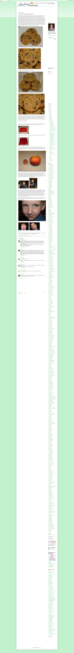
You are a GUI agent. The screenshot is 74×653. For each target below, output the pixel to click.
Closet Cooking (50, 586)
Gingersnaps (50, 331)
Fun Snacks (50, 325)
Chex (49, 242)
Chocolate (50, 247)
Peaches (50, 421)
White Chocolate (51, 525)
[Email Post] (26, 235)
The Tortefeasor (51, 632)
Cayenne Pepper (51, 234)
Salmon (50, 467)
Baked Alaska (50, 190)
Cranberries (50, 285)
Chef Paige (50, 238)
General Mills (50, 328)
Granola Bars (50, 339)
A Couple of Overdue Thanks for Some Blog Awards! (52, 145)
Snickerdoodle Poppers (51, 481)
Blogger (40, 647)
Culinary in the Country (51, 592)
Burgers (50, 219)
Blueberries (50, 206)
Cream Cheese (50, 286)
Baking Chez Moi (51, 191)
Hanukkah (50, 345)
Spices (49, 485)
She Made (50, 475)
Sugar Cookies (50, 495)
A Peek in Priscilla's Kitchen (52, 574)
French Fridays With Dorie (52, 317)
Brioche (50, 210)
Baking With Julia (51, 192)
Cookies (31, 236)
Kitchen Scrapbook (51, 604)
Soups (49, 484)
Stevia (49, 490)
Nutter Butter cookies (51, 406)
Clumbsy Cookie (51, 587)
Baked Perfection (51, 578)
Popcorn (50, 440)
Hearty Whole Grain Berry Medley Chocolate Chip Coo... (52, 130)
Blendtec (50, 203)
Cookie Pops (50, 274)
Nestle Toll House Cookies (52, 398)
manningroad (50, 605)
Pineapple (50, 435)
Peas (49, 426)
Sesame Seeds (50, 474)
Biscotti (50, 200)
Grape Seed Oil (50, 340)
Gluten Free (50, 334)
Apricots (50, 185)
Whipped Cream (51, 524)
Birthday (50, 199)
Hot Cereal (50, 358)
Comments (50, 74)
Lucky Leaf (50, 373)
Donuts (49, 300)
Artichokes (50, 186)
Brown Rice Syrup (51, 212)
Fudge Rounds (50, 324)
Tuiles (49, 513)
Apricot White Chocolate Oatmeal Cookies (52, 133)
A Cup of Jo (50, 573)
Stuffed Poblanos (51, 494)
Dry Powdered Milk (51, 306)
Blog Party (50, 204)
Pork (49, 443)
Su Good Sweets (51, 626)
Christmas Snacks (51, 254)
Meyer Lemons (50, 387)
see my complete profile (51, 35)
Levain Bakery (50, 370)
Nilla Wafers (50, 400)
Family (49, 313)
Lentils (49, 369)
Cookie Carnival (51, 268)
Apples (49, 183)
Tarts (49, 501)
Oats (49, 407)
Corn (49, 279)
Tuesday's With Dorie (51, 511)
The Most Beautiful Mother (52, 128)
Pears (49, 425)
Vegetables (50, 518)
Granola (50, 338)
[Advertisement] (33, 9)
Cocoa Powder (50, 261)
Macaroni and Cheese (51, 375)
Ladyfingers (50, 367)
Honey (49, 355)
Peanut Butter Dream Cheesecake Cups (51, 124)
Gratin (49, 341)
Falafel (49, 312)
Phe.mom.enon (50, 612)
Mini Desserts (50, 389)
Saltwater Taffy (50, 470)
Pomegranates (50, 439)
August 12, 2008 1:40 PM (23, 255)
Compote (50, 267)
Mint (49, 390)
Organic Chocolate (51, 414)
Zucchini (50, 531)
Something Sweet (51, 622)
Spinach (50, 487)
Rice (49, 461)
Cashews (50, 232)
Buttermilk (50, 221)
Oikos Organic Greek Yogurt (52, 408)
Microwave (50, 388)
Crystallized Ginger (51, 289)
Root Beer (50, 463)
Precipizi (50, 446)
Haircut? (50, 151)
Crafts (49, 284)
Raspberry (50, 455)
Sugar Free (50, 496)
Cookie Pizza (50, 273)
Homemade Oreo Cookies (52, 127)
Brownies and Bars (51, 213)
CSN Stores (50, 290)
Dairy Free (50, 292)
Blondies (50, 205)
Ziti (49, 530)
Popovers (50, 441)
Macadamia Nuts (51, 374)
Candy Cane (50, 228)
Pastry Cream (50, 419)
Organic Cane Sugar (51, 413)
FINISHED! (50, 146)
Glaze (49, 333)
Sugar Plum (50, 627)
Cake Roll (50, 226)
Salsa (49, 468)
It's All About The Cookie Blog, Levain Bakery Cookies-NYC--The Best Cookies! (52, 600)
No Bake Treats (50, 402)
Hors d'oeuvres (50, 357)
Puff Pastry (50, 449)
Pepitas (49, 428)
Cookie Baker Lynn (51, 588)
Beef (49, 197)
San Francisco (50, 471)
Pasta (49, 418)
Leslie (21, 264)
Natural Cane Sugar (51, 397)
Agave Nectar (50, 169)
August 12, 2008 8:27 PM (23, 267)
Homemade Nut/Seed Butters (52, 352)
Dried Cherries (50, 303)
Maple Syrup (50, 381)
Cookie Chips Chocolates (52, 269)
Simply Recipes (50, 620)
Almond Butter (50, 172)
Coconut (50, 262)
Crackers (50, 283)
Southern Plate (50, 623)
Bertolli (49, 198)
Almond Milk (50, 174)
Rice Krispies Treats (51, 462)
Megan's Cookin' (51, 606)
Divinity (49, 298)
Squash (50, 489)
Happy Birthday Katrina (51, 346)
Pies (49, 433)
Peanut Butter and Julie (51, 611)
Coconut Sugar (50, 265)
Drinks (49, 304)
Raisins (49, 454)
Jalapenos (50, 363)
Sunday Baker (50, 628)
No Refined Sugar (51, 403)
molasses (50, 391)
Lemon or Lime (50, 368)
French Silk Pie (50, 318)
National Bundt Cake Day (52, 396)
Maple (49, 380)
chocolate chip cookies (51, 249)
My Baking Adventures (51, 608)
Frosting (50, 320)
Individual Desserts (51, 361)
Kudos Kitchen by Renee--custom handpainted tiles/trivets (52, 567)
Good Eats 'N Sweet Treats (52, 597)
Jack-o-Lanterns (50, 362)
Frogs (49, 319)
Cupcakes (50, 291)
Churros (50, 255)
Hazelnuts (50, 347)
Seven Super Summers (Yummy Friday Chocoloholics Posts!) (51, 618)
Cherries (50, 239)
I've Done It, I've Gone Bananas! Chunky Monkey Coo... (52, 126)
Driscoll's (50, 305)
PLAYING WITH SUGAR (51, 615)
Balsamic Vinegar (51, 193)
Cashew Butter (50, 231)
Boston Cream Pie (51, 207)
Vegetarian (50, 519)
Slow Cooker (50, 478)
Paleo (49, 415)
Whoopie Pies (50, 527)
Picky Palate (50, 613)
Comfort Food (50, 266)
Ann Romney (50, 179)
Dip (49, 297)
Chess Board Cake (51, 241)
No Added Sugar (51, 401)
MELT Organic (50, 383)
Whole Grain (50, 526)
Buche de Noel (50, 214)
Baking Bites (50, 581)
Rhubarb (50, 460)
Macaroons (50, 377)
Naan (49, 395)
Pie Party (50, 432)
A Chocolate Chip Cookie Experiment (52, 143)
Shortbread (50, 476)
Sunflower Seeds (51, 497)
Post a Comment (21, 278)
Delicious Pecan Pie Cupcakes (51, 153)
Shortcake (50, 477)
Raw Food (50, 456)
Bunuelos (50, 218)
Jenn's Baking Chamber (51, 601)
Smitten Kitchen (50, 621)
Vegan (49, 517)
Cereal (49, 235)
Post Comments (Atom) (24, 293)
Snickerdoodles (50, 482)
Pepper (49, 429)
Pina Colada (50, 434)
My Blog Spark (50, 394)
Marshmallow (50, 382)
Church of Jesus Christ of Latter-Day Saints (52, 564)
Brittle (49, 211)
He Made (50, 348)
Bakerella (50, 579)
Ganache (50, 326)
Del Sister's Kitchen (51, 593)
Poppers (50, 442)
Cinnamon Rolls (51, 259)
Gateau (49, 327)
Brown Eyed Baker (51, 585)
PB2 (49, 420)
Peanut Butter (50, 422)
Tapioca (50, 500)
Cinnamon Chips (51, 258)
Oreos (49, 412)
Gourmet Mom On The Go (52, 598)
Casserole (50, 233)
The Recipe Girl (50, 631)
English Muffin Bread (51, 311)
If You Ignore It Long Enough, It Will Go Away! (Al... (52, 148)
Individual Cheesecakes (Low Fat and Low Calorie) (52, 138)
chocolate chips (51, 250)
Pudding (50, 448)
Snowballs (50, 483)
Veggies (50, 520)
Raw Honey (50, 457)
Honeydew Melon (51, 356)
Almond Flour (50, 173)
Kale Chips (50, 366)
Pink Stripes (50, 614)
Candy (49, 227)
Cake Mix (50, 225)
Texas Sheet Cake (51, 502)
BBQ (49, 196)
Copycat (50, 278)
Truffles (50, 510)
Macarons (50, 376)
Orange (50, 411)
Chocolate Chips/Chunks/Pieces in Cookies (25, 236)
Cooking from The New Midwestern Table (51, 277)
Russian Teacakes (51, 464)
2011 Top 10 (50, 167)
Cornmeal (50, 282)
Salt (49, 469)
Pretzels (50, 447)
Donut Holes (50, 299)
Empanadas (50, 310)
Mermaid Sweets (51, 607)
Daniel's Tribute (50, 293)
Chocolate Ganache (51, 253)
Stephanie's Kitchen (51, 625)
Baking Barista (50, 580)
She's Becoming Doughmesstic (51, 619)
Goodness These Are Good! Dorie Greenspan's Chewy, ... (52, 140)
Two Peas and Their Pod (52, 634)
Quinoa (50, 453)
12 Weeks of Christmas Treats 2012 (51, 166)
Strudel (49, 493)
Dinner (49, 296)
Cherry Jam (50, 240)
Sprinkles (50, 488)
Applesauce (50, 184)
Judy (20, 249)
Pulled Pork (50, 450)
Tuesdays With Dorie (51, 512)
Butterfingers (50, 220)
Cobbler (50, 260)
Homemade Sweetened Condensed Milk (51, 354)
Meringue (50, 384)
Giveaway (50, 332)
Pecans (49, 427)
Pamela (21, 274)
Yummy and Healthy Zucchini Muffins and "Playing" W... (52, 136)
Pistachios (50, 436)
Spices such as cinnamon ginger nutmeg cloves (52, 486)
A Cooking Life (50, 168)
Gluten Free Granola (51, 335)
